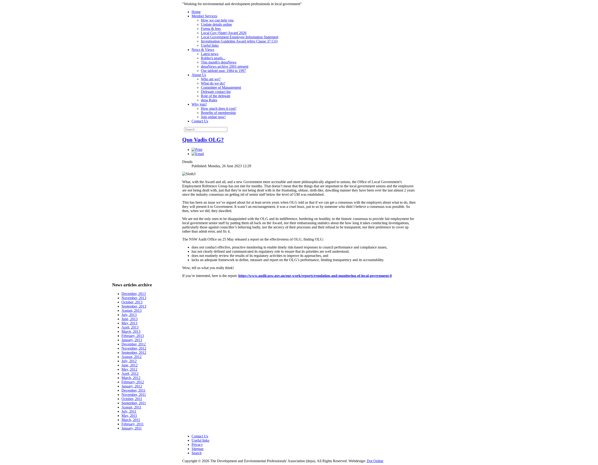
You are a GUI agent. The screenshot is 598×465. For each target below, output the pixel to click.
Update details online (216, 24)
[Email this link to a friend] (198, 154)
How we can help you (217, 20)
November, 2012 (133, 348)
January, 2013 (131, 340)
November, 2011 (133, 395)
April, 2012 (130, 374)
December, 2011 (133, 390)
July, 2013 (129, 315)
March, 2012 (130, 378)
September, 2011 (133, 403)
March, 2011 (130, 420)
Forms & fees (211, 29)
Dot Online (375, 461)
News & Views (203, 50)
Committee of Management (221, 87)
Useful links (210, 45)
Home (196, 12)
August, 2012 (131, 357)
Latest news (209, 54)
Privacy (197, 445)
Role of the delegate (215, 96)
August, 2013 (131, 310)
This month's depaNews (218, 62)
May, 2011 (129, 416)
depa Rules (209, 100)
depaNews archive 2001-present (224, 66)
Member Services (204, 16)
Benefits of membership (218, 113)
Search (197, 453)
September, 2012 (133, 353)
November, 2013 (133, 298)
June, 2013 (129, 319)
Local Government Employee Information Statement (239, 37)
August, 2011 (131, 407)
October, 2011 (131, 399)
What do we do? (213, 83)
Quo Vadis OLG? (203, 140)
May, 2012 (129, 369)
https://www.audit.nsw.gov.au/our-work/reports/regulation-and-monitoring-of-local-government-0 (315, 276)
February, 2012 (132, 382)
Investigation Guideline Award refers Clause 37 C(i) (239, 41)
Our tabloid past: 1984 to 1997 (223, 71)
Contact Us (200, 121)
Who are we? (211, 79)
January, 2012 (131, 386)
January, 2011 (131, 428)
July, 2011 (128, 411)
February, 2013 (132, 336)
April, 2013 (130, 327)
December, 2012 (133, 344)
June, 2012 (129, 365)
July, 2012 (129, 361)
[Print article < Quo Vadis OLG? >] (197, 150)
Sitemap (197, 449)
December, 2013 (133, 294)
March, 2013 (130, 332)
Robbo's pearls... (213, 58)
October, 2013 (131, 302)
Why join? (199, 104)
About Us (199, 75)
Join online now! (213, 117)
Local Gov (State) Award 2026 (223, 33)
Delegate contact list (216, 92)
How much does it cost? (218, 108)
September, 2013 (133, 306)
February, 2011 (132, 424)
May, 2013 (129, 323)
